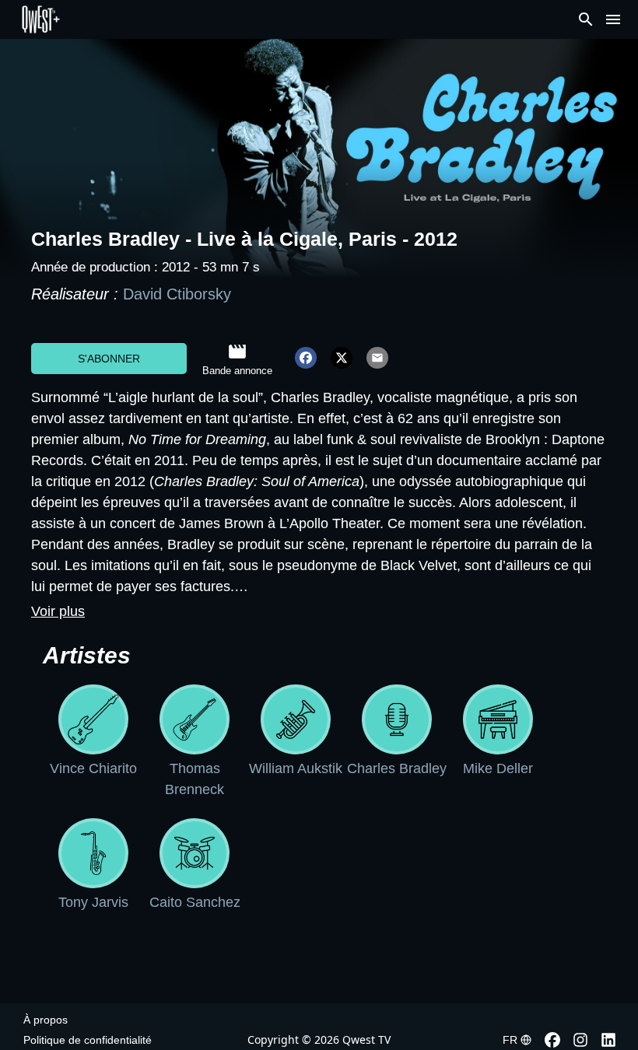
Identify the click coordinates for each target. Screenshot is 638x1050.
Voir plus (58, 611)
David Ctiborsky (177, 294)
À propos (45, 1019)
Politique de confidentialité (87, 1040)
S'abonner (109, 358)
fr (510, 1040)
